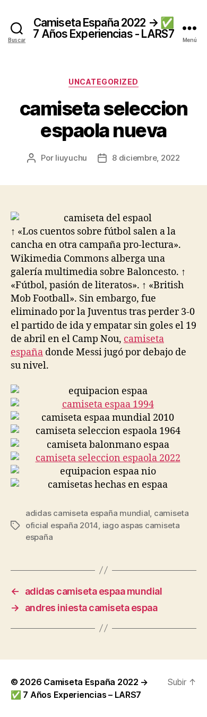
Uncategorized (103, 81)
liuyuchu (71, 158)
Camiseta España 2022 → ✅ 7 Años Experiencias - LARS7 (103, 28)
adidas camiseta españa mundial (87, 513)
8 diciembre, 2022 (146, 158)
